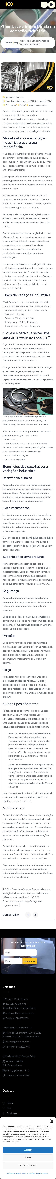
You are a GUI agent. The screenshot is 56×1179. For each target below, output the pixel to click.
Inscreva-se (29, 961)
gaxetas (45, 127)
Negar (28, 1157)
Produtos (11, 1113)
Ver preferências (28, 1165)
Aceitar (28, 1149)
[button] (51, 1120)
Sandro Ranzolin (16, 97)
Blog (16, 42)
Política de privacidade (38, 1173)
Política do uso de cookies (17, 1173)
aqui (26, 876)
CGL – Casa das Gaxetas (18, 889)
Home (8, 42)
